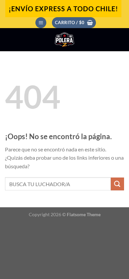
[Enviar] (117, 184)
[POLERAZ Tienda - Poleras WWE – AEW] (64, 39)
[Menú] (40, 22)
